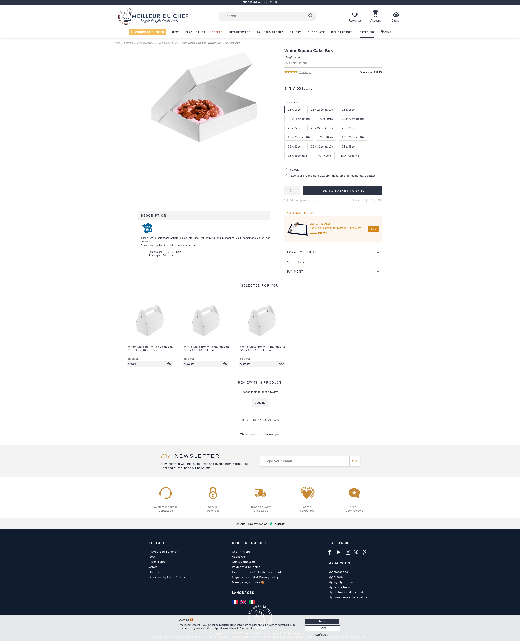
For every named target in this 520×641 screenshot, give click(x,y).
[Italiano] (252, 602)
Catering (128, 42)
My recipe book (339, 587)
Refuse (322, 628)
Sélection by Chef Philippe (167, 577)
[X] (357, 552)
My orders (335, 577)
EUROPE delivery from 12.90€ (260, 2)
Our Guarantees (243, 561)
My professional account (345, 592)
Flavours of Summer (163, 551)
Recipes (386, 32)
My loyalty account (341, 582)
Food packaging (145, 42)
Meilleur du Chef (249, 543)
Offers (153, 566)
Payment (238, 566)
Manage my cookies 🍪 (248, 582)
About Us (238, 556)
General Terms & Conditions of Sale (257, 572)
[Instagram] (349, 552)
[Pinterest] (366, 552)
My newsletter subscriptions (348, 597)
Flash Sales (157, 561)
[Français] (235, 602)
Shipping (254, 566)
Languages (243, 592)
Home (117, 42)
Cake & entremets (167, 42)
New (152, 556)
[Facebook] (331, 552)
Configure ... (322, 634)
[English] (243, 602)
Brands (154, 572)
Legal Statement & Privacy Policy (255, 577)
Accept (322, 621)
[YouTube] (340, 552)
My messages (338, 571)
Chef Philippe (241, 551)
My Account (340, 563)
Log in (260, 402)
